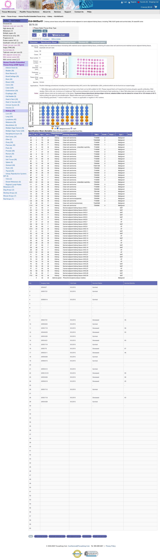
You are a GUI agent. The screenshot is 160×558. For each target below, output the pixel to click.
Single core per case (99, 536)
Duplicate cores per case (57, 536)
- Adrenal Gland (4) (10, 68)
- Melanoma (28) (9, 122)
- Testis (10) (8, 168)
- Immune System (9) (11, 105)
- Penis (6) (7, 148)
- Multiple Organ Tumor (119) (13, 131)
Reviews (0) (83, 42)
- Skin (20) (7, 156)
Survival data (87, 536)
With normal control (41, 536)
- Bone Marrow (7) (10, 73)
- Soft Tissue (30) (10, 159)
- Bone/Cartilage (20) (11, 76)
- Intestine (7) (8, 108)
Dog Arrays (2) (8, 190)
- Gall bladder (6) (9, 96)
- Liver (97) (7, 114)
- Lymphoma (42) (9, 119)
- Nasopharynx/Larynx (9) (12, 134)
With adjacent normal (74, 536)
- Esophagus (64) (9, 93)
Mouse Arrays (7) (9, 196)
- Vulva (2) (7, 179)
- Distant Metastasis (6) (12, 182)
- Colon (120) (8, 88)
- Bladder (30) (8, 71)
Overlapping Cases (67, 42)
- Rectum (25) (8, 154)
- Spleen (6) (8, 162)
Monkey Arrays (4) (10, 193)
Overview (33, 42)
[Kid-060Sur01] (104, 67)
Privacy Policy (111, 546)
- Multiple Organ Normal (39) (13, 128)
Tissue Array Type (45, 28)
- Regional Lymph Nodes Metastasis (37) (12, 186)
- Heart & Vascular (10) (11, 102)
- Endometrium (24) (10, 91)
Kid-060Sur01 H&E (62, 54)
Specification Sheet (49, 42)
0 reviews (46, 39)
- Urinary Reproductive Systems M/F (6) (14, 175)
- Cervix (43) (8, 85)
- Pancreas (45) (9, 145)
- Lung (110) (8, 116)
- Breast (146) (8, 82)
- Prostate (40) (9, 151)
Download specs (98, 42)
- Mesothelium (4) (10, 125)
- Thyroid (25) (8, 171)
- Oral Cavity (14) (9, 136)
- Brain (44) (7, 79)
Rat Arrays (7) (8, 199)
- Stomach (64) (9, 165)
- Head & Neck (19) (10, 99)
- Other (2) (7, 139)
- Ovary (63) (8, 142)
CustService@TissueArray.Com (79, 546)
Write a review (56, 39)
